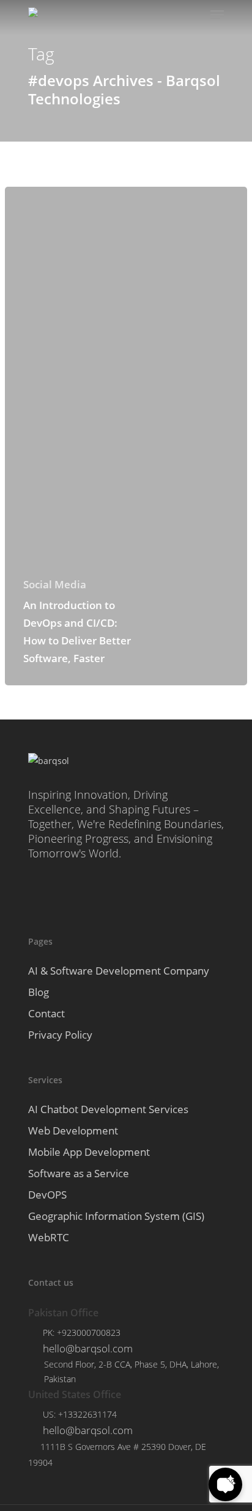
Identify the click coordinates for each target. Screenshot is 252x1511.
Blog (38, 992)
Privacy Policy (60, 1035)
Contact (46, 1013)
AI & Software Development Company (118, 971)
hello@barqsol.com (88, 1348)
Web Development (73, 1130)
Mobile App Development (89, 1152)
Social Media (54, 584)
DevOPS (47, 1195)
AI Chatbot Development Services (108, 1109)
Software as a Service (78, 1173)
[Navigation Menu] (217, 15)
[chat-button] (225, 1484)
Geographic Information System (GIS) (116, 1216)
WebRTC (48, 1237)
